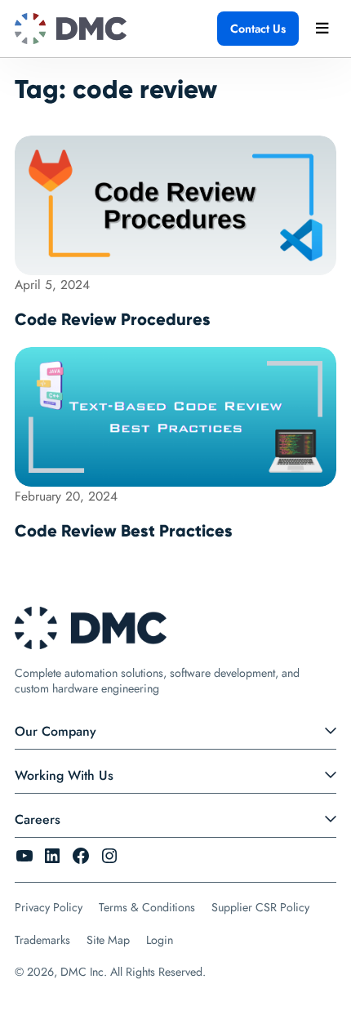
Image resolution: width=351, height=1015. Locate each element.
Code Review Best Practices (124, 531)
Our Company (55, 731)
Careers (37, 819)
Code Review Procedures (113, 319)
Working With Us (64, 775)
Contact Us (258, 28)
